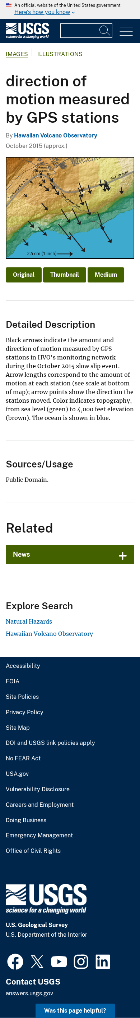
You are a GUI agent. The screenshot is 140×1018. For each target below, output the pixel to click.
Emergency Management (39, 835)
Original (23, 274)
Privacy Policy (24, 712)
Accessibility (23, 666)
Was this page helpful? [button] (75, 1010)
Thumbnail (64, 274)
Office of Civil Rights (33, 851)
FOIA (12, 681)
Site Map (18, 728)
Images (17, 54)
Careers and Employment (40, 805)
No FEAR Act (23, 758)
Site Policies (22, 697)
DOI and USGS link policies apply (50, 743)
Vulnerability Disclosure (38, 789)
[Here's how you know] (70, 9)
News (21, 554)
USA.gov (17, 774)
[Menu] (126, 31)
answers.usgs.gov (29, 993)
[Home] (27, 36)
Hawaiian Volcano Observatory (55, 135)
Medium (106, 274)
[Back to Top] (114, 992)
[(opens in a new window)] (15, 960)
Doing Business (26, 820)
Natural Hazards (29, 621)
